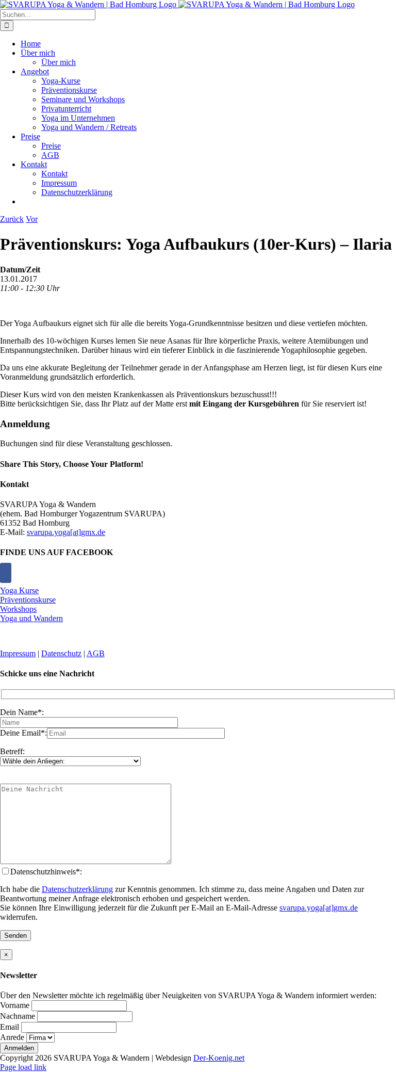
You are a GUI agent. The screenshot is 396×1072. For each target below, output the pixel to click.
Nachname (17, 1016)
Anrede (12, 1037)
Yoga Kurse (19, 590)
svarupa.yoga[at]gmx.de (66, 532)
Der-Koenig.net (218, 1057)
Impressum (18, 653)
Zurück (12, 219)
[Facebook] (5, 573)
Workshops (18, 609)
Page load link (23, 1067)
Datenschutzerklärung (77, 889)
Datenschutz (61, 653)
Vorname (14, 1005)
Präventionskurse (28, 599)
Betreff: (12, 751)
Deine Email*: (23, 732)
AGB (96, 653)
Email (9, 1026)
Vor (32, 219)
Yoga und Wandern (31, 618)
